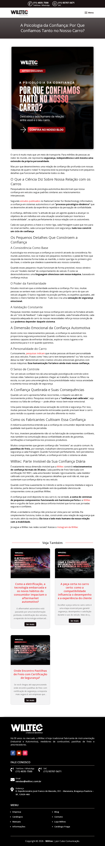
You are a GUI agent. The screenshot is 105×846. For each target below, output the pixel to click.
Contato (58, 816)
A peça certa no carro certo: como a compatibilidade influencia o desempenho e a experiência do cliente (75, 591)
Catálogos (17, 816)
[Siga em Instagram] (25, 753)
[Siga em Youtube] (19, 753)
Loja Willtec (60, 821)
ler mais (30, 624)
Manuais (16, 821)
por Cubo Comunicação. (67, 841)
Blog (56, 811)
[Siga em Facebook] (13, 753)
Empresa (16, 811)
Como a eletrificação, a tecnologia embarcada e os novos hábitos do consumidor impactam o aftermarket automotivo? (30, 593)
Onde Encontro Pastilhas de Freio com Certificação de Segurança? (30, 674)
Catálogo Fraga (62, 826)
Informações (18, 826)
